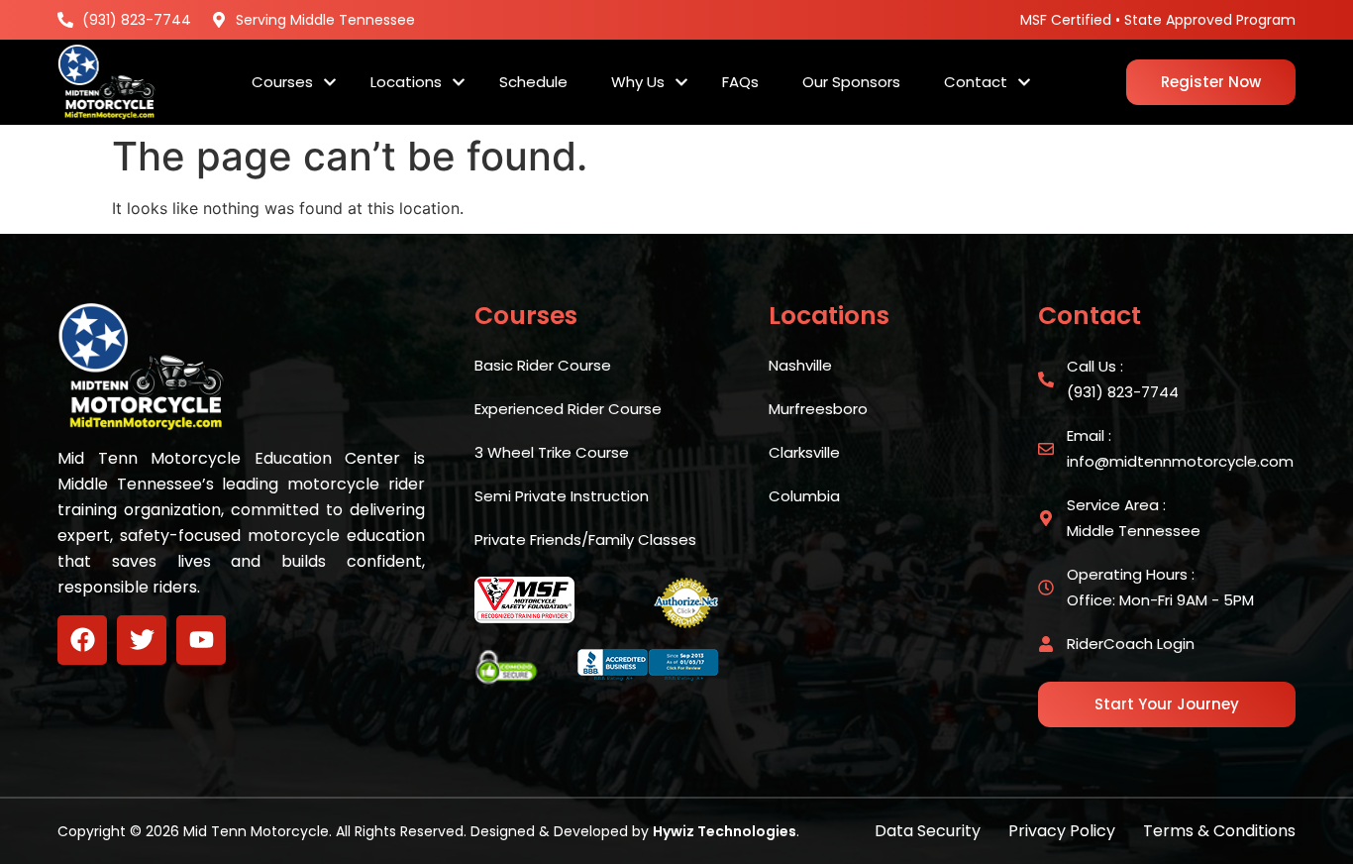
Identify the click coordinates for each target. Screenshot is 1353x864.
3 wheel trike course (551, 452)
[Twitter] (141, 640)
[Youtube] (201, 640)
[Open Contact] (1024, 82)
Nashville (800, 365)
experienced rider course (568, 408)
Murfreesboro (818, 408)
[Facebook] (82, 640)
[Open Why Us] (681, 82)
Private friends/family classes (585, 539)
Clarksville (804, 452)
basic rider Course (542, 365)
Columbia (804, 496)
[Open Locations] (459, 82)
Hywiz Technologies (724, 831)
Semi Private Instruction (561, 496)
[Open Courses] (330, 82)
